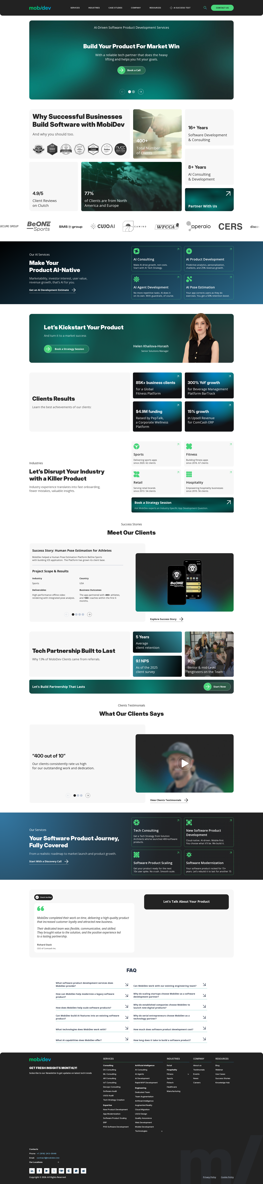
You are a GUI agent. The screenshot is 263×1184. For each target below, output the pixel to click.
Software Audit (110, 1091)
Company (198, 1058)
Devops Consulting (111, 1087)
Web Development (143, 1122)
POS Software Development (116, 1127)
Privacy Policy (209, 1177)
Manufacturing (173, 1091)
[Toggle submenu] (161, 1131)
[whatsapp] (76, 1171)
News (195, 1078)
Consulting (108, 1065)
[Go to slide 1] (129, 91)
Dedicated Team (142, 1092)
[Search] (205, 8)
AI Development (142, 1078)
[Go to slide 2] (133, 91)
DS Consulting (109, 1070)
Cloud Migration (142, 1109)
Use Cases (220, 1074)
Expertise (107, 1105)
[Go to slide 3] (79, 614)
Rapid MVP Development (146, 1082)
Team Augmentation (144, 1096)
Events (196, 1074)
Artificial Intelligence (144, 1065)
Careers (197, 1082)
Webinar (219, 1070)
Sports (170, 1078)
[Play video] (185, 763)
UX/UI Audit (108, 1095)
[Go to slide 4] (83, 614)
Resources (221, 1058)
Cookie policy (227, 1177)
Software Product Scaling (114, 1118)
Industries (173, 1058)
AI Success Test (182, 8)
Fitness (170, 1074)
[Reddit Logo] (83, 1171)
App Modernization (111, 1114)
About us (197, 1065)
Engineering (140, 1088)
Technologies (141, 1131)
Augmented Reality (143, 1105)
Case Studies (115, 8)
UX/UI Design (141, 1114)
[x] (54, 1171)
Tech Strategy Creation (114, 1100)
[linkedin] (32, 1171)
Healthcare (172, 1087)
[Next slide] (141, 92)
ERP (105, 1122)
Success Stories (222, 1078)
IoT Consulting (109, 1082)
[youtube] (46, 1171)
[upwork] (61, 1171)
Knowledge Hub (222, 1082)
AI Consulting (141, 1070)
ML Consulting (109, 1074)
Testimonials (199, 1070)
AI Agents (139, 1074)
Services (108, 1058)
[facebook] (39, 1171)
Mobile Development (144, 1127)
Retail (169, 1065)
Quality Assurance (143, 1118)
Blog (217, 1065)
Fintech (170, 1082)
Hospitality (172, 1070)
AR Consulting (109, 1078)
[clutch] (68, 1171)
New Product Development (115, 1109)
